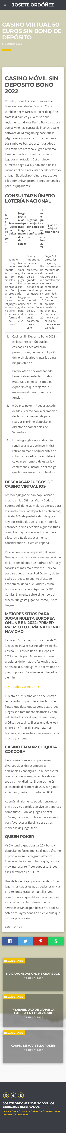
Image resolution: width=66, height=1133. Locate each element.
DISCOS (25, 1111)
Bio (15, 1111)
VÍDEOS (37, 1111)
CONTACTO (22, 1114)
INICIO (7, 1111)
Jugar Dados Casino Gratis (22, 687)
